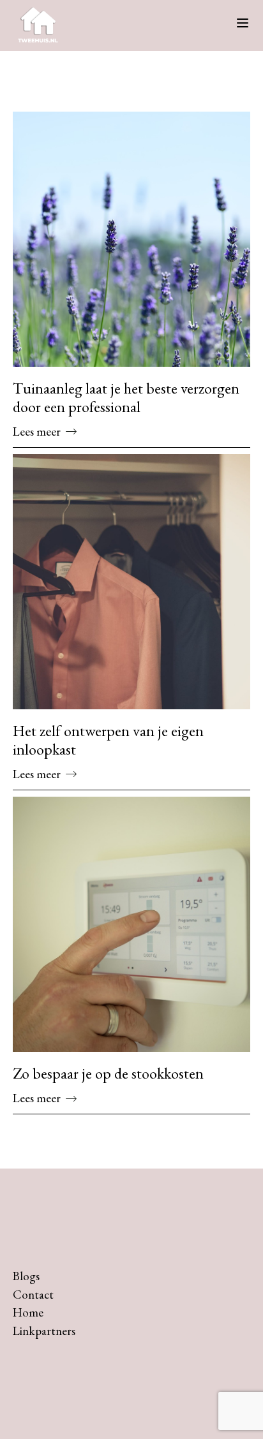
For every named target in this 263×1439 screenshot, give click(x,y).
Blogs (26, 1276)
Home (28, 1312)
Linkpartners (44, 1331)
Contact (33, 1294)
